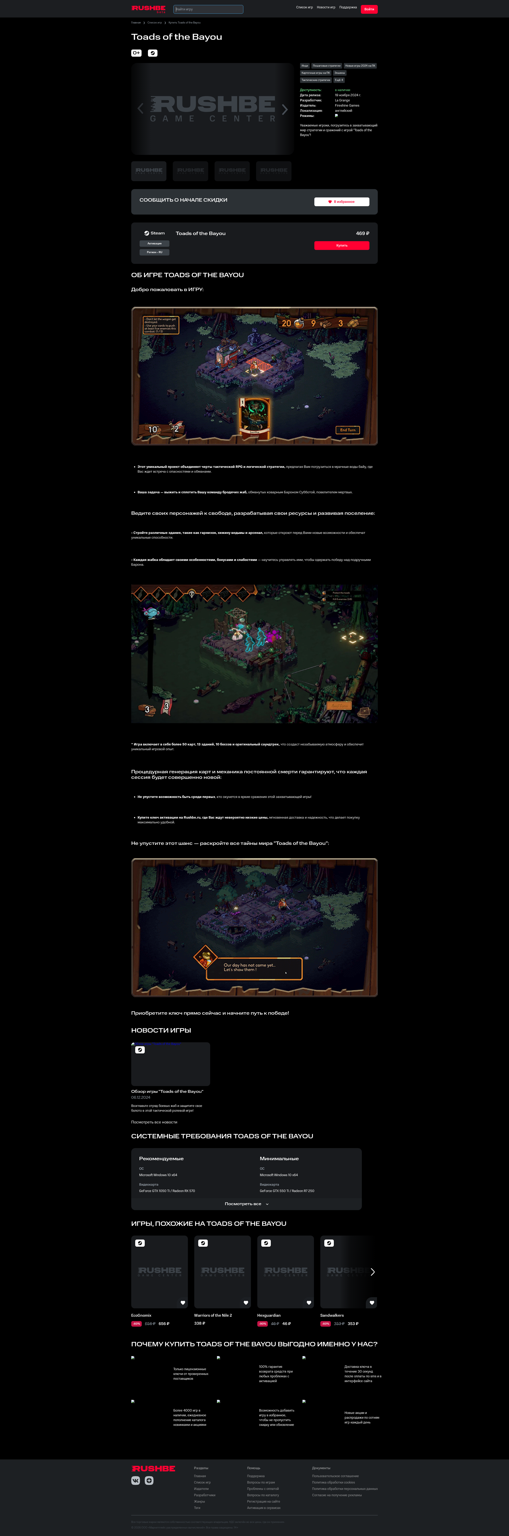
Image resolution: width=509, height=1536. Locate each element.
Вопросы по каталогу (263, 1495)
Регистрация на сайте (263, 1501)
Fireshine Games (347, 105)
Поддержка (256, 1476)
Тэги (197, 1508)
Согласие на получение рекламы (337, 1495)
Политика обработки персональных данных (345, 1488)
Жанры (199, 1501)
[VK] (135, 1480)
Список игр (155, 23)
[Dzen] (149, 1480)
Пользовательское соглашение (335, 1476)
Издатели (201, 1488)
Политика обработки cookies (333, 1482)
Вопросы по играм (261, 1482)
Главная (136, 23)
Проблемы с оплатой (263, 1488)
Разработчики (204, 1495)
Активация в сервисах (264, 1508)
